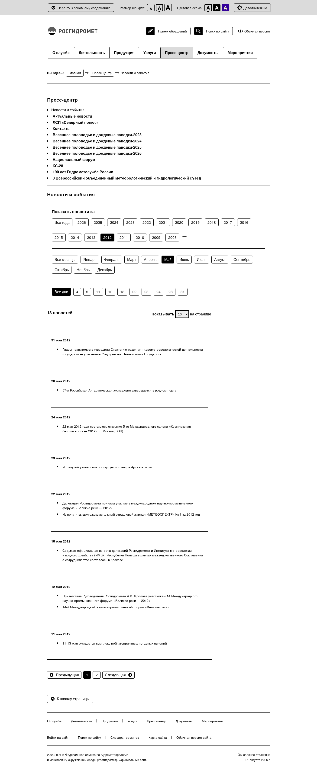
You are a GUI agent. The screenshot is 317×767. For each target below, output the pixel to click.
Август (220, 259)
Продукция (124, 52)
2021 (163, 222)
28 (170, 291)
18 (122, 291)
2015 (59, 237)
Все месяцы (65, 259)
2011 (124, 237)
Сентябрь (241, 259)
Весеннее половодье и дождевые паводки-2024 (97, 141)
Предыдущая (67, 674)
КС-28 (58, 165)
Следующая (115, 674)
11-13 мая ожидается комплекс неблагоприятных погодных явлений (114, 643)
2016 (244, 222)
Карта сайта (158, 737)
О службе (61, 52)
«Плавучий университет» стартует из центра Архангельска (107, 467)
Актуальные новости (72, 116)
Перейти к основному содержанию (84, 7)
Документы (208, 52)
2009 (156, 237)
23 (146, 291)
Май (167, 259)
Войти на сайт (57, 737)
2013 (91, 237)
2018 (211, 222)
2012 (107, 237)
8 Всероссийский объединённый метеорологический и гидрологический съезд (127, 178)
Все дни (61, 291)
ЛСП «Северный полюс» (76, 122)
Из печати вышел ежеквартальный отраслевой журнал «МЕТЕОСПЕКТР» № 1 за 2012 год (131, 514)
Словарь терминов (124, 737)
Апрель (150, 259)
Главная (74, 72)
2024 (114, 222)
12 (110, 291)
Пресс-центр (176, 52)
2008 (172, 237)
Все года (62, 222)
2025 (98, 222)
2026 (82, 222)
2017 (228, 222)
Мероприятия (240, 52)
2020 (179, 222)
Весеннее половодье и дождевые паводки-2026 (97, 153)
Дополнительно (255, 7)
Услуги (149, 52)
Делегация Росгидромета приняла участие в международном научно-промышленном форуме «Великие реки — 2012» (127, 505)
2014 (75, 237)
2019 (195, 222)
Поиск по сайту (217, 31)
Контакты (62, 128)
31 (183, 291)
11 (98, 291)
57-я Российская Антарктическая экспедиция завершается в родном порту (119, 390)
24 (158, 291)
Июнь (184, 259)
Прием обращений (172, 31)
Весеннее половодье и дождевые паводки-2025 (97, 147)
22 (134, 291)
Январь (89, 259)
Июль (201, 259)
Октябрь (62, 269)
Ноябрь (83, 269)
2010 (140, 237)
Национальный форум (74, 159)
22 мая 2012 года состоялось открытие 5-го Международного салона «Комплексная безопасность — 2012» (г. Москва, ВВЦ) (126, 428)
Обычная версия (257, 31)
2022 (146, 222)
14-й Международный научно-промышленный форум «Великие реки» (115, 607)
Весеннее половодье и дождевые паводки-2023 (97, 134)
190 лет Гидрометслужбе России (83, 171)
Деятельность (92, 52)
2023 (130, 222)
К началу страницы (73, 698)
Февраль (111, 259)
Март (131, 259)
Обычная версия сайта (193, 737)
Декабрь (104, 269)
